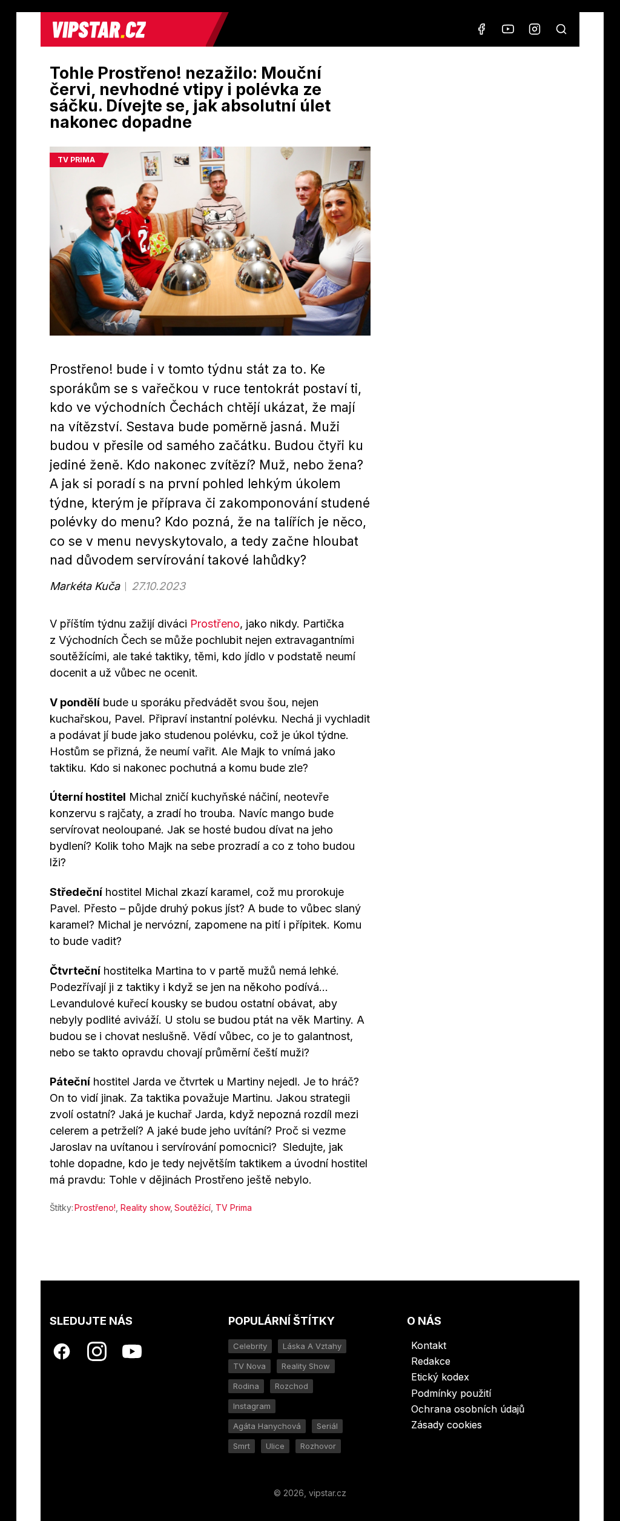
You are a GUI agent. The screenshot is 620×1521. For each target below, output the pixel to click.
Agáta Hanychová (267, 1426)
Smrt (241, 1446)
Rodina (246, 1386)
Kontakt (428, 1345)
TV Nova (249, 1366)
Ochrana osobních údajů (467, 1409)
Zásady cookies (446, 1425)
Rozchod (291, 1386)
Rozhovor (318, 1446)
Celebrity (250, 1346)
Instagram (252, 1406)
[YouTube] (508, 29)
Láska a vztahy (312, 1346)
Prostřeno (215, 623)
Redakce (430, 1361)
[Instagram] (535, 29)
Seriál (327, 1426)
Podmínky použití (451, 1393)
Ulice (275, 1446)
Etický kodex (440, 1377)
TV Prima (234, 1207)
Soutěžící (192, 1207)
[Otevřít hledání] (561, 29)
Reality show (145, 1207)
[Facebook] (481, 29)
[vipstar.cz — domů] (128, 29)
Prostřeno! (95, 1207)
